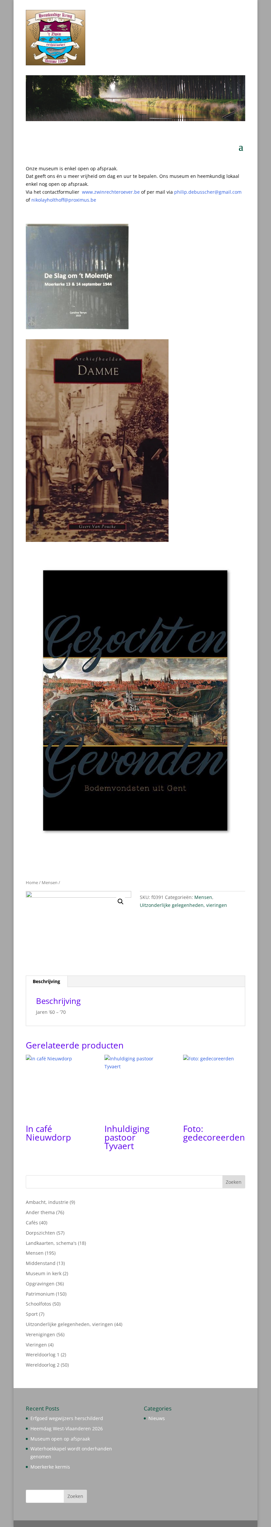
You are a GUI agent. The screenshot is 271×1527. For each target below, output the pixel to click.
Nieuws (156, 1418)
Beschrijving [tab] (46, 981)
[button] (121, 902)
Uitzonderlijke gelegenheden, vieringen (183, 905)
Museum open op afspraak (60, 1439)
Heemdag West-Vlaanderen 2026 (66, 1428)
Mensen (50, 882)
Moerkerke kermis (50, 1467)
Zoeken (234, 1182)
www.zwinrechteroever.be (124, 192)
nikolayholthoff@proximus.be (63, 200)
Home (32, 882)
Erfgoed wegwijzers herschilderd (66, 1418)
